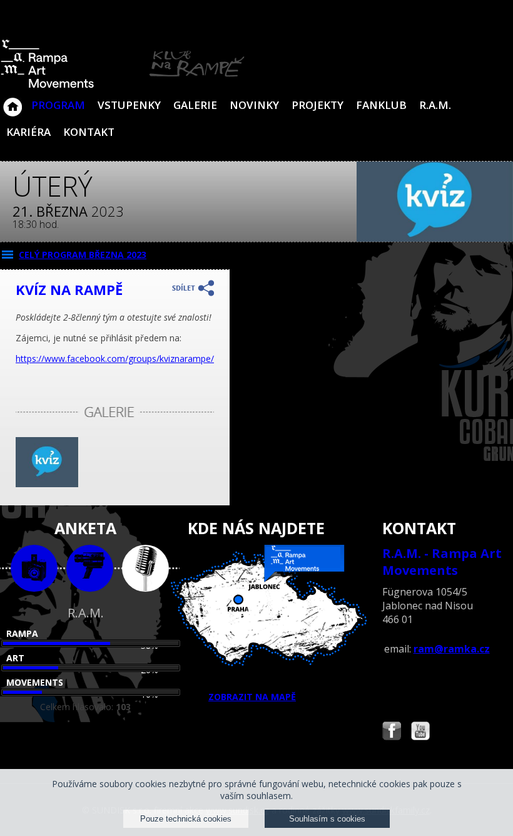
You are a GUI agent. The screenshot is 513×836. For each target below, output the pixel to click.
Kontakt (88, 132)
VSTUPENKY (129, 105)
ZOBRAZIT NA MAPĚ (252, 697)
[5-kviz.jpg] (47, 484)
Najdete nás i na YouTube (420, 732)
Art (15, 658)
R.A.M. (435, 105)
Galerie (195, 105)
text (145, 568)
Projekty (317, 105)
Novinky (254, 105)
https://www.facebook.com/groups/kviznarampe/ (115, 358)
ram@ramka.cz (452, 649)
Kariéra (28, 132)
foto (34, 568)
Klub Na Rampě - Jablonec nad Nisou (12, 100)
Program (58, 105)
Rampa (22, 633)
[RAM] (122, 85)
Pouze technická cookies (185, 818)
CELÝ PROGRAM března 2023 (82, 255)
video (89, 568)
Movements (34, 682)
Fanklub (381, 105)
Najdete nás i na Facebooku (391, 732)
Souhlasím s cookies (327, 818)
